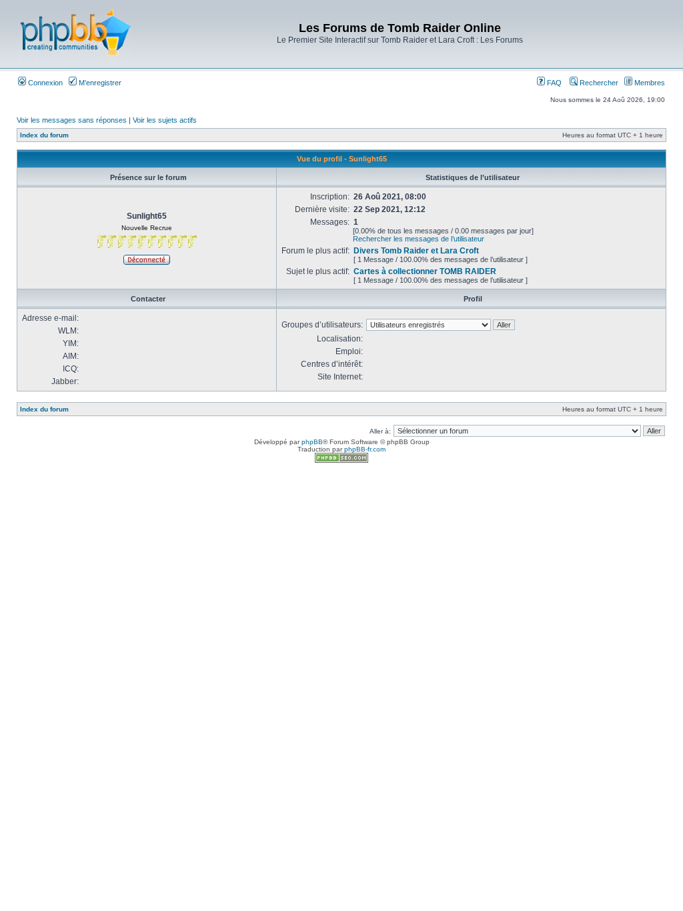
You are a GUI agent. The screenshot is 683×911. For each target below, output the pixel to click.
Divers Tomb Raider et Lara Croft (416, 250)
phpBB (312, 441)
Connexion (44, 83)
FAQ (553, 83)
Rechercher (598, 83)
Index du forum (44, 135)
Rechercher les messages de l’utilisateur (418, 239)
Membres (648, 83)
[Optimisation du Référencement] (341, 460)
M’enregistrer (99, 83)
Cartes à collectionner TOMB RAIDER (425, 271)
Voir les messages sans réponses (72, 120)
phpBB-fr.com (365, 449)
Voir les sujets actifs (165, 120)
